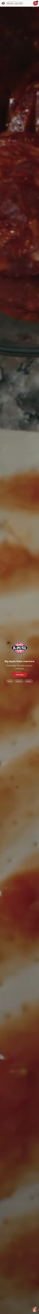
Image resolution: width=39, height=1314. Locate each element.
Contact (28, 681)
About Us (19, 681)
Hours (9, 681)
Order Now (19, 674)
